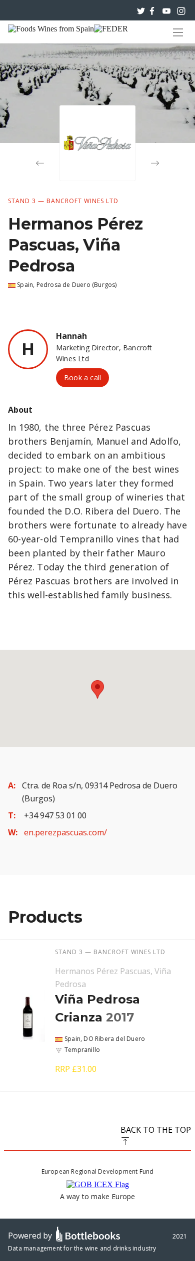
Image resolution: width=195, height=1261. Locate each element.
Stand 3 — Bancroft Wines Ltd (63, 201)
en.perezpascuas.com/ (65, 832)
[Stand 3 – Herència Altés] (155, 163)
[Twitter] (141, 9)
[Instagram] (181, 9)
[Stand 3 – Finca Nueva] (40, 163)
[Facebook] (152, 9)
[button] (97, 689)
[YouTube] (167, 9)
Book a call (82, 377)
